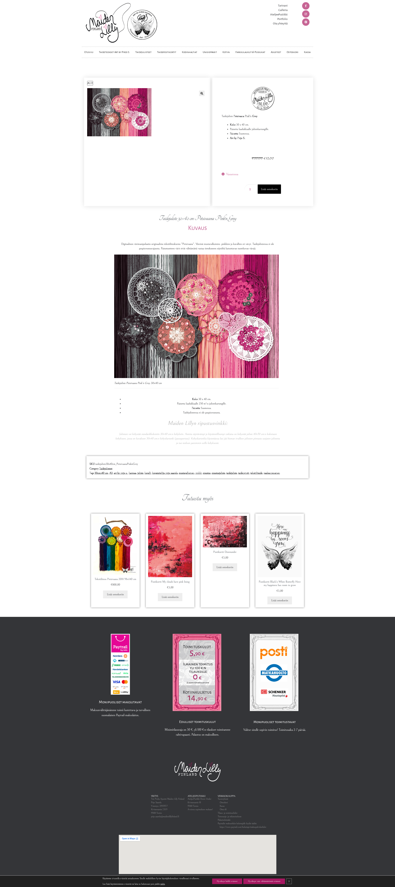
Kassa (307, 52)
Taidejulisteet (143, 52)
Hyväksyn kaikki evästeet (227, 881)
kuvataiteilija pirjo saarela (165, 473)
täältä (162, 884)
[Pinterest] (306, 22)
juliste (140, 473)
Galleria (283, 10)
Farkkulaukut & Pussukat (250, 52)
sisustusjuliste (218, 473)
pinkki (198, 473)
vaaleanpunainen (272, 473)
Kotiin (226, 52)
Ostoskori (292, 52)
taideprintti (243, 473)
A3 (111, 473)
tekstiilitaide (256, 473)
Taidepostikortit (166, 52)
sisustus (206, 473)
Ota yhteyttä (280, 23)
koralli (148, 473)
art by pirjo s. (121, 473)
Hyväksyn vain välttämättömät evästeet (264, 881)
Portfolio (282, 19)
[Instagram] (306, 14)
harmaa (132, 473)
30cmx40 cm (101, 473)
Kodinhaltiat (189, 52)
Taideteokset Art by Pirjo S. (114, 52)
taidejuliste (231, 473)
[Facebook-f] (306, 6)
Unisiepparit (210, 52)
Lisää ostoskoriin (269, 189)
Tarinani (283, 5)
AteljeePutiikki (279, 14)
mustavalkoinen (186, 473)
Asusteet (276, 52)
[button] (202, 93)
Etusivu (88, 52)
